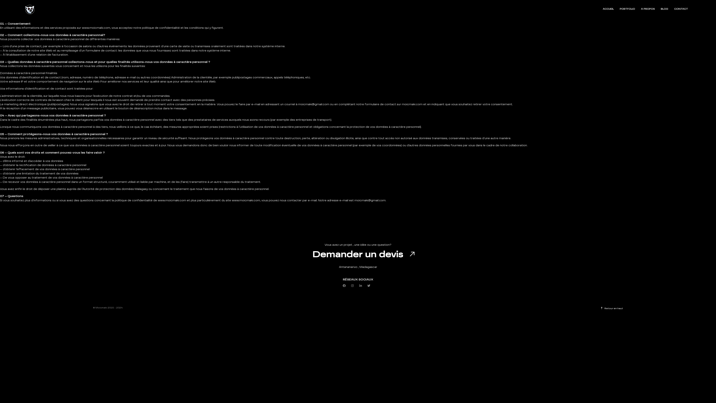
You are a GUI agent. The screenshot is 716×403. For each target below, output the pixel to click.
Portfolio (627, 9)
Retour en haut (613, 308)
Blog (664, 9)
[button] (346, 285)
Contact (681, 9)
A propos (648, 9)
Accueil (608, 9)
